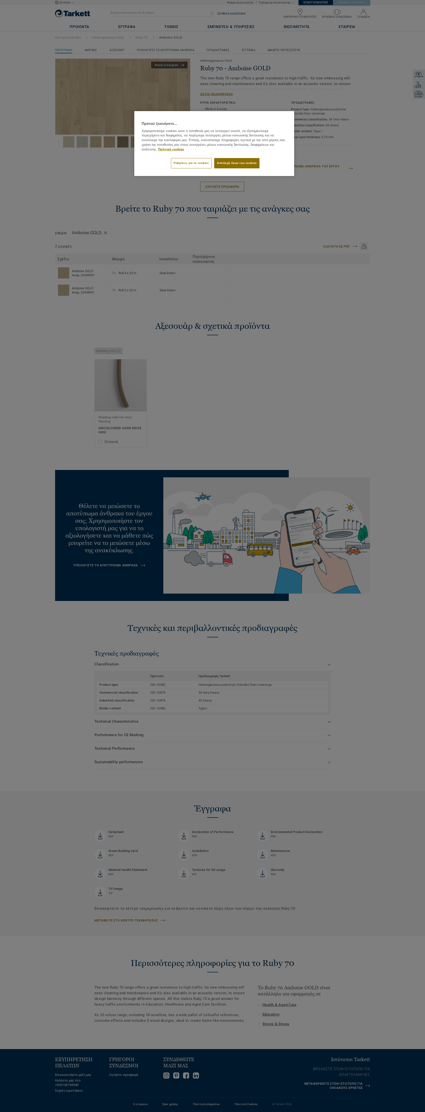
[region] (214, 143)
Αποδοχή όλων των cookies (237, 162)
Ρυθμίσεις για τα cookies (191, 162)
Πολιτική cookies (171, 149)
